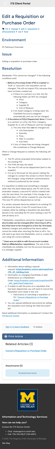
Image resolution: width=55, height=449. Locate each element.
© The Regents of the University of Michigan (24, 439)
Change (14, 29)
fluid (26, 31)
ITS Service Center (10, 316)
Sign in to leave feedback (17, 327)
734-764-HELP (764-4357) (24, 434)
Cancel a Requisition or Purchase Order (26, 350)
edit (23, 29)
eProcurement (8, 31)
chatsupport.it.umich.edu (24, 431)
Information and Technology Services (24, 416)
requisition (33, 29)
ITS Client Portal (20, 3)
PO (7, 29)
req (19, 31)
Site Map (6, 443)
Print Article (15, 336)
